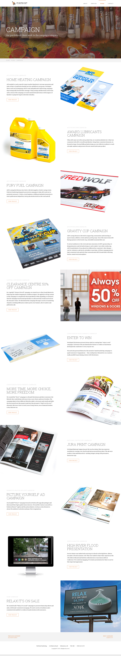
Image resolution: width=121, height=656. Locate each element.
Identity (108, 636)
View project (12, 99)
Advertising (14, 636)
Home (8, 60)
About (85, 3)
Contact (110, 3)
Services (94, 3)
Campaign (19, 60)
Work (102, 3)
